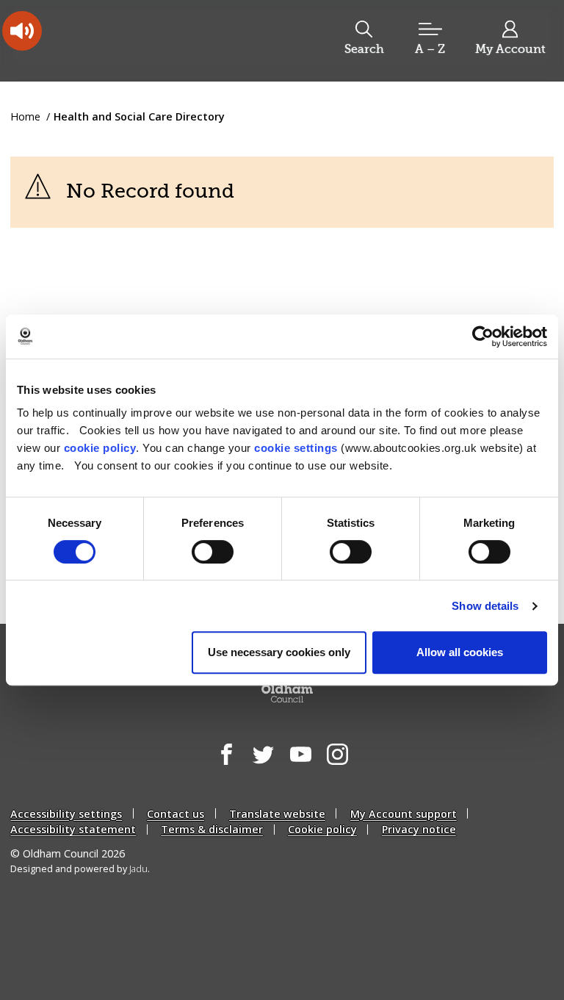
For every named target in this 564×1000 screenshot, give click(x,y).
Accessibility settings (66, 814)
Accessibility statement (73, 829)
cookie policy (100, 448)
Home (25, 116)
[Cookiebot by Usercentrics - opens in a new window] (483, 336)
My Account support (403, 814)
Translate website (277, 814)
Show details (485, 606)
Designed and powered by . (80, 869)
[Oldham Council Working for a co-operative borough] (129, 39)
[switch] (213, 552)
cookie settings (296, 448)
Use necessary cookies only (279, 652)
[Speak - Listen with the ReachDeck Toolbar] (22, 31)
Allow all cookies (459, 652)
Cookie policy (322, 829)
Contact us (175, 814)
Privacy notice (419, 829)
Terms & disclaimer (212, 829)
